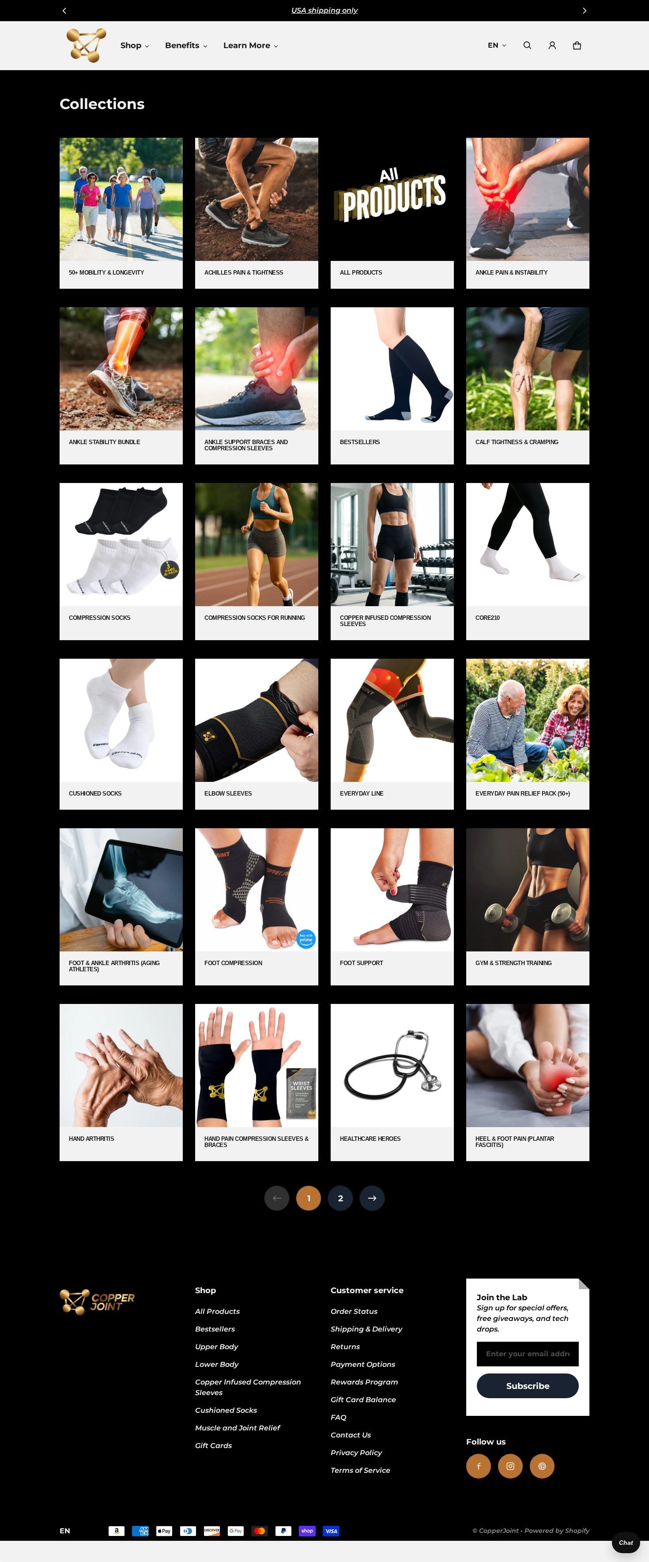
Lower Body (216, 1364)
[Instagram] (510, 1466)
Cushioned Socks (226, 1410)
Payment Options (363, 1364)
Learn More (246, 45)
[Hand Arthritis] (121, 1082)
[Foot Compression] (256, 906)
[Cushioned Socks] (121, 734)
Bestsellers (215, 1329)
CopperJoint (499, 1530)
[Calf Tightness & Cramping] (527, 385)
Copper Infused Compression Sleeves (248, 1387)
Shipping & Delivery (366, 1329)
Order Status (354, 1311)
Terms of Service (360, 1470)
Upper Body (216, 1347)
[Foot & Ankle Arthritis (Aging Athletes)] (121, 906)
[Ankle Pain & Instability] (527, 213)
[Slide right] (584, 10)
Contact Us (351, 1435)
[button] (527, 45)
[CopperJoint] (86, 45)
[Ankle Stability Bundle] (121, 385)
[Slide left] (65, 10)
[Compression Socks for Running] (256, 561)
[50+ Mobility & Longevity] (121, 213)
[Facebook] (478, 1466)
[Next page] (372, 1198)
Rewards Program (364, 1382)
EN (493, 45)
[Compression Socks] (121, 561)
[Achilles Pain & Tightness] (256, 213)
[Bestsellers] (392, 385)
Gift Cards (213, 1445)
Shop (131, 45)
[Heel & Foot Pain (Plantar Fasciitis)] (527, 1082)
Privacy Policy (356, 1453)
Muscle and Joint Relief (237, 1428)
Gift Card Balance (363, 1400)
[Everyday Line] (392, 734)
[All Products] (392, 213)
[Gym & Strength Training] (527, 906)
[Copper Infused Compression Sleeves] (392, 561)
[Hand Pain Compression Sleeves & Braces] (256, 1082)
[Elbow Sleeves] (256, 734)
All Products (217, 1311)
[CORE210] (527, 561)
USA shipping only (324, 10)
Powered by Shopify (556, 1530)
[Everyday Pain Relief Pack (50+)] (527, 734)
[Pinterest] (542, 1466)
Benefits (182, 45)
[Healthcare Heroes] (392, 1082)
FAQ (338, 1417)
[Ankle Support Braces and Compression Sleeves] (256, 385)
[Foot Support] (392, 906)
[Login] (552, 45)
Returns (345, 1347)
